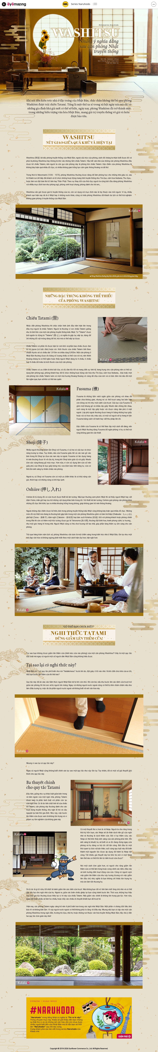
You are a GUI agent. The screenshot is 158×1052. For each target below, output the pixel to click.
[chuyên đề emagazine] (16, 4)
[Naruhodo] (79, 1018)
